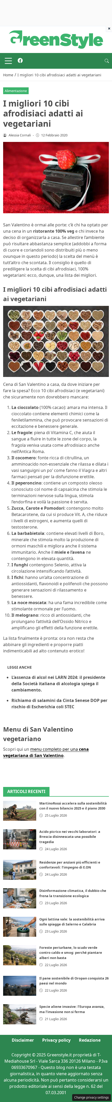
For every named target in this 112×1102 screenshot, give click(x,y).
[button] (107, 61)
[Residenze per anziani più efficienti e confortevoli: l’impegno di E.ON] (19, 870)
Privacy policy (56, 1040)
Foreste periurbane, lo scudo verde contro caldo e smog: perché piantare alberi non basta (70, 952)
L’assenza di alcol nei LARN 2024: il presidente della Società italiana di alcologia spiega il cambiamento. (58, 683)
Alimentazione (16, 90)
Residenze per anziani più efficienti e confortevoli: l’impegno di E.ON (69, 865)
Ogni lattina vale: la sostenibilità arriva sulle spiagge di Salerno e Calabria (72, 922)
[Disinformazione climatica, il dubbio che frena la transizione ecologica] (19, 898)
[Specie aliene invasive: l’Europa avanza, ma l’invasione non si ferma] (19, 1014)
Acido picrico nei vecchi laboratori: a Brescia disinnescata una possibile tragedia (69, 836)
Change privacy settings (91, 1097)
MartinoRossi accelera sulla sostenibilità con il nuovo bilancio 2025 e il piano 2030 (73, 806)
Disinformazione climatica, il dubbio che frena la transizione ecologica (72, 893)
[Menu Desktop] (8, 61)
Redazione (90, 1040)
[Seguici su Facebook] (20, 61)
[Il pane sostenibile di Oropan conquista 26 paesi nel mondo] (19, 986)
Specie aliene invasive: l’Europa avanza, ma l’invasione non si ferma (72, 1009)
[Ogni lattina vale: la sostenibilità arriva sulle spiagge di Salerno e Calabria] (19, 927)
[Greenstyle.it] (56, 39)
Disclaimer (23, 1040)
